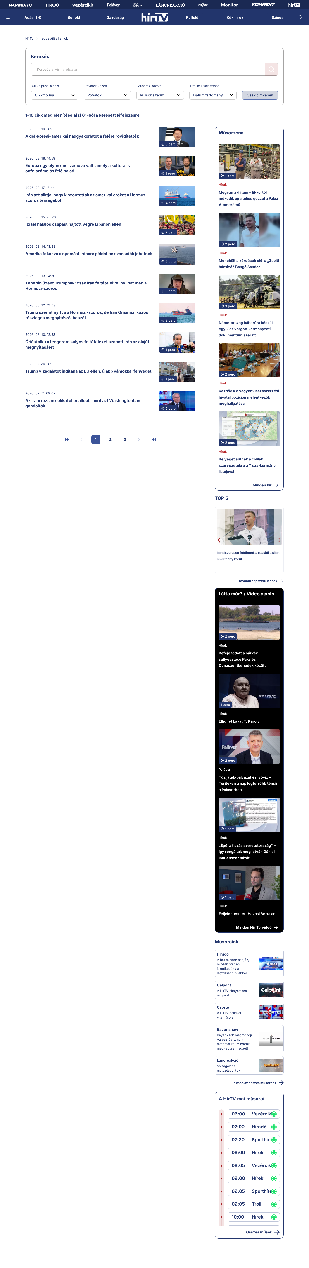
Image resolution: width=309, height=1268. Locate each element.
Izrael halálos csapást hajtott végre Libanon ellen (73, 224)
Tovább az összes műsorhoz (254, 1083)
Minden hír (262, 485)
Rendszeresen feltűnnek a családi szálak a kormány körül (248, 556)
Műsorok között (149, 86)
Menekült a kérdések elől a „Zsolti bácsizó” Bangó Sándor (249, 263)
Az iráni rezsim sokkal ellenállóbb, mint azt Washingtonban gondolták (82, 403)
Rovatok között (96, 86)
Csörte (223, 1007)
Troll (256, 1204)
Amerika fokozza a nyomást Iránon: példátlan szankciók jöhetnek (88, 253)
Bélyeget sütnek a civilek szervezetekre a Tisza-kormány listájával (247, 465)
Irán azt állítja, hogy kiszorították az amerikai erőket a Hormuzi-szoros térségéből (86, 198)
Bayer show (227, 1029)
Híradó (223, 954)
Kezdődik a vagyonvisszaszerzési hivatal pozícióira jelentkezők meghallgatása (249, 397)
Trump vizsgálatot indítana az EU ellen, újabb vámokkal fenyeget (88, 371)
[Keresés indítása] (271, 69)
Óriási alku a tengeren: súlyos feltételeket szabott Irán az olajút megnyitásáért (87, 344)
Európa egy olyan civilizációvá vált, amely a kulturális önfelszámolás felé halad (77, 168)
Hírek (223, 184)
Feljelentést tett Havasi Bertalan (247, 913)
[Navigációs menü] (8, 17)
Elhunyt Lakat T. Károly (239, 721)
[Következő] (139, 439)
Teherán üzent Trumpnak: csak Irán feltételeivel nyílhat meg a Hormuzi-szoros (86, 286)
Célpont (224, 985)
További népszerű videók (257, 581)
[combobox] (51, 95)
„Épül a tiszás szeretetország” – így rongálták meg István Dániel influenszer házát (247, 851)
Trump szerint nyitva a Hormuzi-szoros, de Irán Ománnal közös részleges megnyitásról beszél (86, 315)
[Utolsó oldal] (153, 439)
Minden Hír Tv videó (254, 927)
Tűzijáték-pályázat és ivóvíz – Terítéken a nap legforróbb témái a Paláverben (248, 783)
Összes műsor (259, 1232)
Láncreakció (227, 1060)
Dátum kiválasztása (204, 86)
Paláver (224, 769)
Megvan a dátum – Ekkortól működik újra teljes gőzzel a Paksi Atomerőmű (248, 198)
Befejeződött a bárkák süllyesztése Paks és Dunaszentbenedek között (242, 659)
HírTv (29, 38)
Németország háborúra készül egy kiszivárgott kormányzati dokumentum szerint (246, 328)
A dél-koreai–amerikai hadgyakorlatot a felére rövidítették (82, 136)
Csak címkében (260, 95)
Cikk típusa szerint (45, 86)
